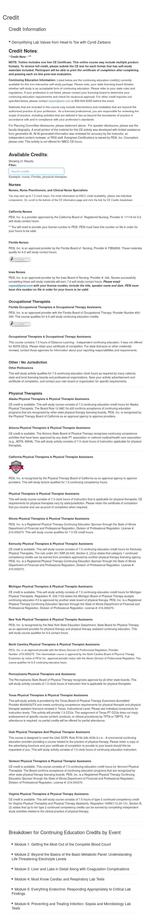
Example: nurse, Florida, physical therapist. (38, 177)
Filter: (14, 165)
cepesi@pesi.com (21, 285)
